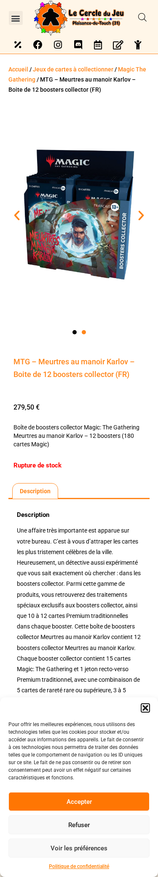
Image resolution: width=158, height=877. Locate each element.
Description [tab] (35, 491)
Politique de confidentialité (79, 866)
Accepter (79, 802)
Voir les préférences (79, 848)
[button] (145, 708)
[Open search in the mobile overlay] (142, 17)
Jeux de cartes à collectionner (73, 69)
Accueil (18, 69)
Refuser (79, 825)
